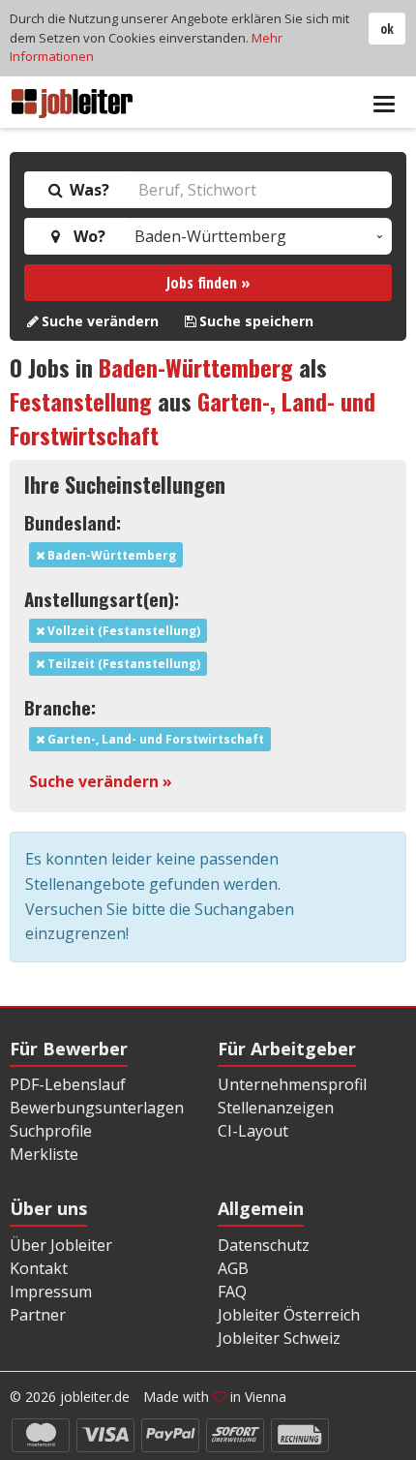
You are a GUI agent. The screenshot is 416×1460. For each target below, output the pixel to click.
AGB (233, 1268)
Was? (87, 189)
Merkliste (44, 1154)
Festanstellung (81, 400)
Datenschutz (264, 1245)
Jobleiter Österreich (289, 1314)
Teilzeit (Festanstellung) (122, 663)
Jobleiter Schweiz (279, 1338)
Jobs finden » (208, 282)
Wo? (85, 236)
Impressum (51, 1291)
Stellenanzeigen (276, 1107)
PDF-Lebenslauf (68, 1084)
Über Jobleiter (61, 1245)
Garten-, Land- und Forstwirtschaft (154, 739)
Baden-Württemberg (196, 367)
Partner (38, 1314)
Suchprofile (51, 1130)
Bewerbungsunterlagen (97, 1107)
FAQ (232, 1291)
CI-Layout (253, 1130)
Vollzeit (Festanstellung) (122, 631)
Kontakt (39, 1268)
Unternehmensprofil (292, 1084)
